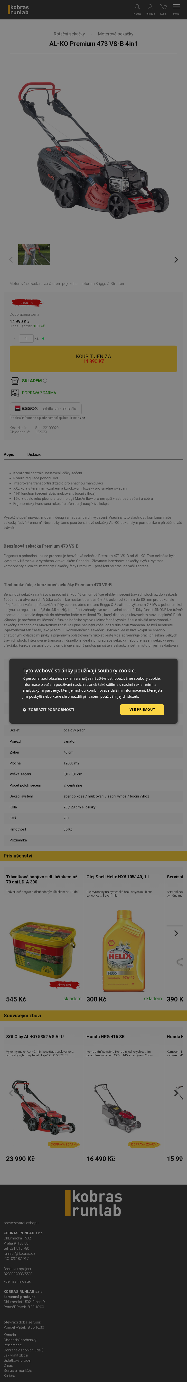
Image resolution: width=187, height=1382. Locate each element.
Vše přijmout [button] (142, 709)
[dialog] (93, 690)
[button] (48, 709)
